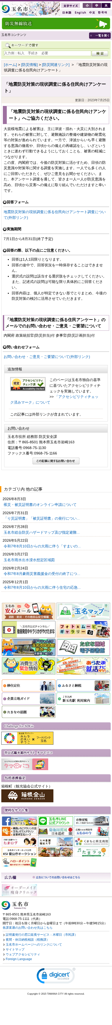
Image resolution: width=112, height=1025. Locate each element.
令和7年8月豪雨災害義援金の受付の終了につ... (42, 574)
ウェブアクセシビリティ (23, 954)
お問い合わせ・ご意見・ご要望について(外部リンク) (47, 357)
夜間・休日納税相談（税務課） (27, 939)
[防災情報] (29, 65)
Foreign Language (19, 959)
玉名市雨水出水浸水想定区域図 (30, 560)
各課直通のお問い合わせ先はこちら (28, 927)
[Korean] (102, 12)
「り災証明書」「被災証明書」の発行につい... (42, 518)
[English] (80, 12)
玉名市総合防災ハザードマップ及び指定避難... (42, 532)
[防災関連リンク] (56, 65)
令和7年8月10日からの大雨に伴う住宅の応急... (43, 587)
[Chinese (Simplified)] (92, 12)
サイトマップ (15, 949)
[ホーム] (10, 65)
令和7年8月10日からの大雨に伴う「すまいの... (43, 546)
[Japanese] (66, 12)
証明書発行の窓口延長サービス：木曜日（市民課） (42, 934)
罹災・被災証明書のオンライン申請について (41, 505)
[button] (56, 977)
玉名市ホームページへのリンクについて (34, 944)
